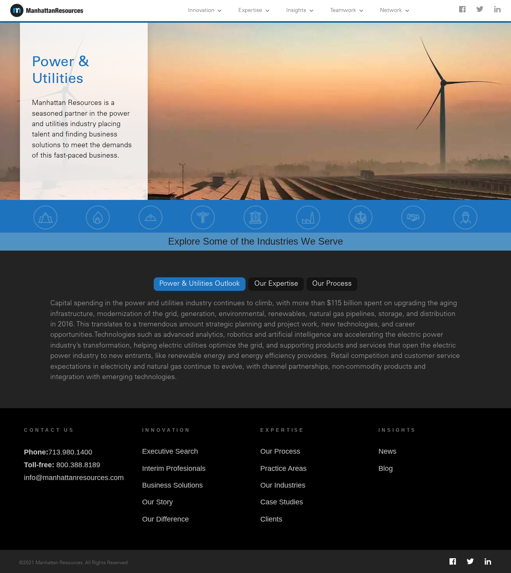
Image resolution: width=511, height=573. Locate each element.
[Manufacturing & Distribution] (150, 217)
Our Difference (165, 519)
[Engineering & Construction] (465, 217)
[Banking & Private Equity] (255, 217)
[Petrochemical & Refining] (308, 217)
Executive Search (170, 451)
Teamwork (343, 11)
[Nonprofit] (413, 217)
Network (391, 11)
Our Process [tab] (332, 284)
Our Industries (282, 485)
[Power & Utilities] (45, 217)
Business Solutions (172, 485)
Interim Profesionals (174, 468)
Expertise (250, 11)
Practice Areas (283, 468)
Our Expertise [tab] (276, 284)
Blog (385, 468)
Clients (271, 519)
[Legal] (360, 217)
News (387, 451)
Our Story (157, 502)
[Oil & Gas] (98, 217)
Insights (296, 11)
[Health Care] (203, 217)
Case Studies (281, 502)
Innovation (201, 11)
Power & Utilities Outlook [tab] (199, 284)
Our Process (280, 451)
